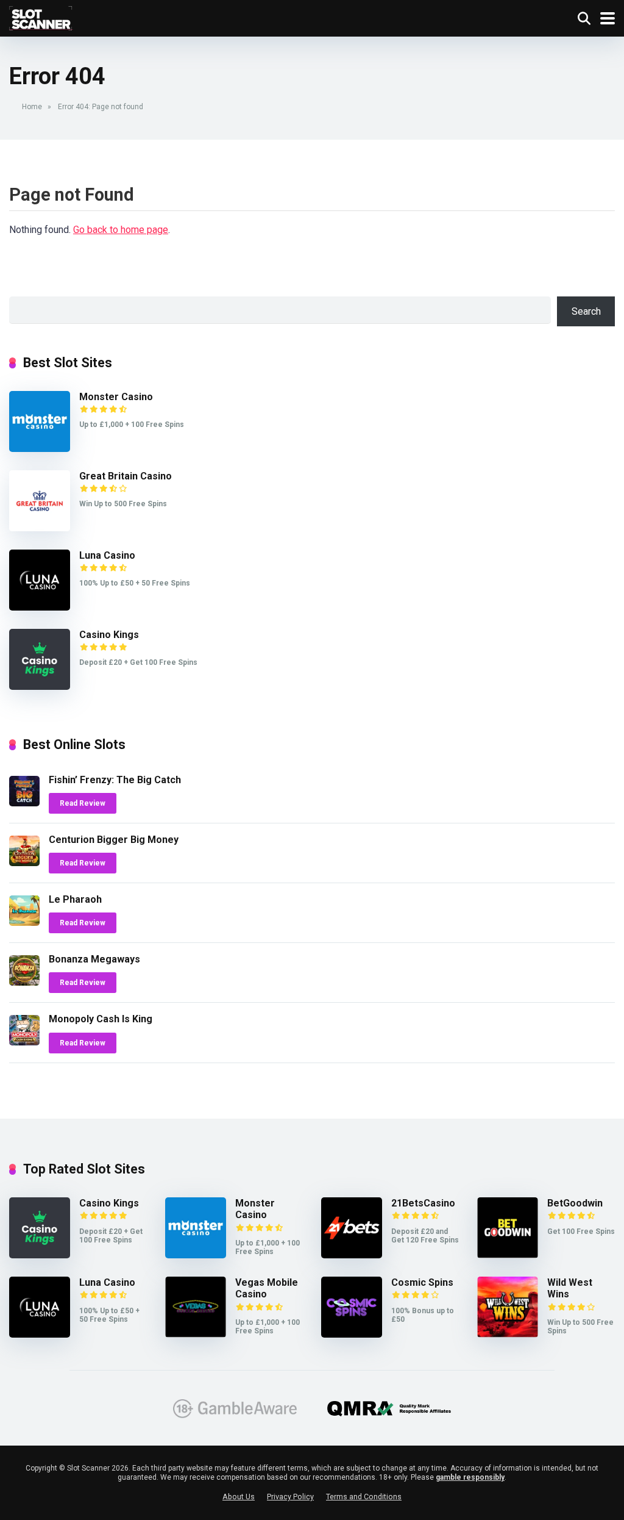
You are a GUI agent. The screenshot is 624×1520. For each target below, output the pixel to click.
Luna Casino (107, 555)
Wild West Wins (569, 1288)
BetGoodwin (575, 1203)
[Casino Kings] (39, 686)
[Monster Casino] (39, 448)
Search (586, 311)
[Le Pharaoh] (24, 922)
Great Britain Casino (125, 476)
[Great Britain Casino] (39, 528)
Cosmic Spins (422, 1282)
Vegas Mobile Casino (266, 1288)
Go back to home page (120, 229)
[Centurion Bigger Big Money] (24, 863)
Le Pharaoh (75, 899)
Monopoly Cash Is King (100, 1019)
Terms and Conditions (364, 1496)
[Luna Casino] (39, 607)
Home (32, 106)
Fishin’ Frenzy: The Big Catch (115, 780)
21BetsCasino (423, 1203)
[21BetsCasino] (351, 1255)
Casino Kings (109, 634)
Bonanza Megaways (94, 959)
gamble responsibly (470, 1477)
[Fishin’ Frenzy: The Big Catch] (24, 803)
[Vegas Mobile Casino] (195, 1334)
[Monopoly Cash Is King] (24, 1042)
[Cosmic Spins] (351, 1334)
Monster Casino (116, 397)
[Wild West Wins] (507, 1334)
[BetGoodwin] (507, 1255)
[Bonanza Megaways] (24, 982)
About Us (238, 1496)
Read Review (82, 803)
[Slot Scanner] (41, 16)
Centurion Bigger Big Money (114, 839)
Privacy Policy (290, 1496)
